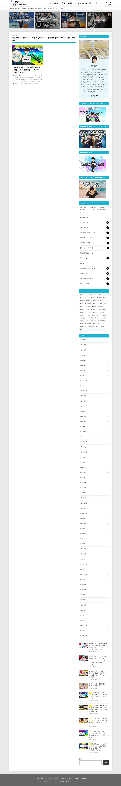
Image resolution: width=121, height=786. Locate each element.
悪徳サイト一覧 (93, 3)
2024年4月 (83, 482)
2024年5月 (83, 477)
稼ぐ (95, 312)
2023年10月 (83, 513)
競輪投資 (94, 321)
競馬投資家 (91, 326)
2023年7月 (83, 528)
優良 (105, 297)
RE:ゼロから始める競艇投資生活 (57, 781)
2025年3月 (83, 426)
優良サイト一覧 (82, 3)
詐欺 (103, 326)
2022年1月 (83, 620)
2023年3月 (83, 549)
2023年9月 (83, 518)
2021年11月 (83, 630)
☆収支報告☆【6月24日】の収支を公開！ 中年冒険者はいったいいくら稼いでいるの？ (93, 210)
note (87, 294)
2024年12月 (83, 442)
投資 (88, 309)
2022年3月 (83, 610)
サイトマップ (103, 3)
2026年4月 (83, 360)
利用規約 (83, 778)
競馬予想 (89, 323)
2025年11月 (83, 385)
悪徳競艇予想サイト (87, 253)
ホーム (49, 3)
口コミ (96, 303)
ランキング (84, 222)
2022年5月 (83, 600)
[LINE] (97, 96)
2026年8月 (83, 340)
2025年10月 (83, 391)
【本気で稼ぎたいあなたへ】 (43, 778)
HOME (12, 8)
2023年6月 (83, 533)
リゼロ (93, 297)
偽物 (100, 297)
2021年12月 (83, 625)
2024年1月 (83, 498)
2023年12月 (83, 503)
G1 (82, 294)
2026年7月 (83, 345)
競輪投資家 (102, 321)
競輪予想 (104, 318)
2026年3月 (83, 365)
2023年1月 (83, 559)
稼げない (102, 312)
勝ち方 (101, 300)
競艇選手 (84, 283)
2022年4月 (83, 605)
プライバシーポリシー (66, 778)
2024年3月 (83, 487)
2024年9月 (83, 457)
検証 (105, 309)
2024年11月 (83, 447)
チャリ (102, 294)
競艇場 (105, 315)
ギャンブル (94, 294)
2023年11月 (83, 508)
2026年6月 (83, 350)
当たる (83, 306)
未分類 (83, 263)
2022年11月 (83, 569)
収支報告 (63, 3)
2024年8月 (83, 462)
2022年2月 (83, 615)
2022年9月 (83, 579)
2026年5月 (83, 355)
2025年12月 (83, 380)
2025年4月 (83, 421)
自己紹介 (56, 3)
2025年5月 (83, 416)
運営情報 (56, 778)
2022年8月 (83, 584)
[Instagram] (94, 96)
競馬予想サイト (98, 323)
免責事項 (76, 778)
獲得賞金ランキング (86, 312)
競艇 (89, 315)
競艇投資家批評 (86, 278)
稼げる (83, 315)
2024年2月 (83, 493)
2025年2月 (83, 431)
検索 (80, 759)
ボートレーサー (85, 297)
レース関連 (84, 227)
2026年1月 (83, 375)
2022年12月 (83, 564)
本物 (100, 309)
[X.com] (91, 96)
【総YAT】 (84, 217)
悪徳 (89, 306)
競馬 (82, 323)
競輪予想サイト (85, 321)
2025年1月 (83, 437)
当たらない (103, 303)
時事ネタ (83, 258)
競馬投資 (83, 326)
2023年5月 (83, 539)
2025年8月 (83, 401)
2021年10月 (83, 635)
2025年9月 (83, 396)
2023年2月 (83, 554)
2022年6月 (83, 595)
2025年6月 (83, 411)
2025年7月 (83, 406)
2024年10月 (83, 452)
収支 (82, 303)
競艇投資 (83, 273)
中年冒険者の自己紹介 (87, 232)
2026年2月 (83, 370)
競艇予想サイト (97, 315)
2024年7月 (83, 467)
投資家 (93, 309)
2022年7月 (83, 589)
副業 (95, 300)
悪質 (82, 309)
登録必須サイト (72, 3)
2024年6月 (83, 472)
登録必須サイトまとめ (87, 268)
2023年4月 (83, 544)
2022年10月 (83, 574)
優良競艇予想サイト (86, 300)
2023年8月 (83, 523)
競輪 (98, 318)
